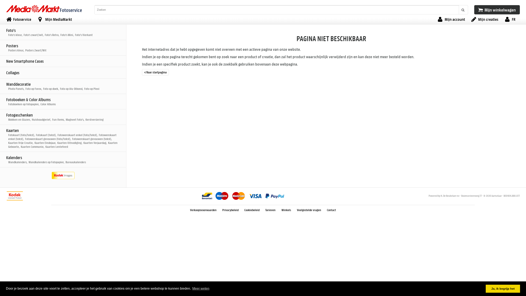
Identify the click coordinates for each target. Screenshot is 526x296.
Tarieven (270, 210)
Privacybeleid (230, 210)
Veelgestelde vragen (309, 210)
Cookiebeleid (252, 210)
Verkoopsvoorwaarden (203, 210)
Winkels (286, 210)
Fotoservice (71, 10)
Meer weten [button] (200, 288)
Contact (331, 210)
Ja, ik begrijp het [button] (503, 288)
